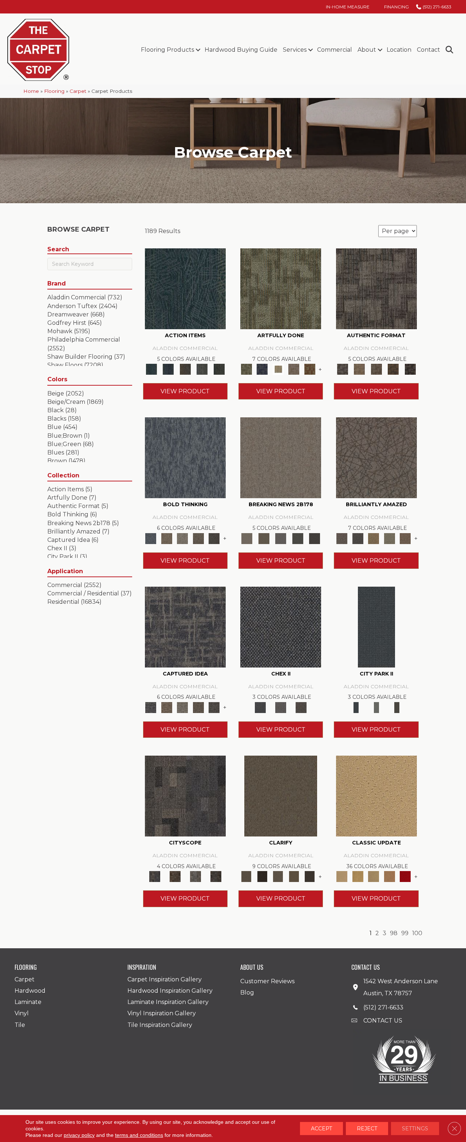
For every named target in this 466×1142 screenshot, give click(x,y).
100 (417, 933)
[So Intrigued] (376, 457)
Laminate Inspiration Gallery (168, 1002)
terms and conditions (139, 1135)
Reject (367, 1128)
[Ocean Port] (168, 369)
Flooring (54, 91)
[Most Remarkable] (262, 369)
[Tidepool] (185, 288)
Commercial (334, 49)
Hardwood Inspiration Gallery (170, 990)
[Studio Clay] (389, 876)
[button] (198, 49)
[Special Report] (263, 538)
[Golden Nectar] (357, 876)
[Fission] (198, 538)
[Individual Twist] (376, 369)
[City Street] (219, 369)
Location (399, 49)
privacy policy (79, 1135)
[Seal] (214, 538)
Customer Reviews (267, 981)
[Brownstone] (185, 369)
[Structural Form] (410, 369)
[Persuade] (294, 876)
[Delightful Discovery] (280, 288)
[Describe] (278, 876)
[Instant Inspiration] (405, 538)
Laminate (28, 1002)
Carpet (78, 91)
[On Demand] (297, 538)
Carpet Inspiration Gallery (164, 979)
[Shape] (185, 457)
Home (31, 91)
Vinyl (22, 1013)
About (367, 49)
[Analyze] (262, 876)
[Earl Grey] (202, 369)
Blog (247, 992)
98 (394, 933)
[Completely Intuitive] (373, 538)
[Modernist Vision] (278, 369)
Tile (20, 1024)
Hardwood (30, 990)
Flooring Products (167, 49)
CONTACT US (382, 1020)
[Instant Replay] (280, 538)
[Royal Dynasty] (405, 876)
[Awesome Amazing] (294, 369)
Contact (428, 49)
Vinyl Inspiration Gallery (161, 1013)
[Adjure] (310, 876)
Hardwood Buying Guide (241, 49)
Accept (321, 1128)
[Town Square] (281, 707)
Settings (415, 1128)
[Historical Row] (301, 707)
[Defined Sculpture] (359, 369)
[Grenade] (166, 538)
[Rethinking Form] (393, 369)
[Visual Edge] (376, 288)
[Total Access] (314, 538)
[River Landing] (280, 626)
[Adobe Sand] (376, 796)
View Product (185, 391)
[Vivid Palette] (310, 369)
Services (295, 49)
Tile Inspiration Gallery (159, 1024)
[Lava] (182, 538)
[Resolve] (280, 796)
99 (404, 933)
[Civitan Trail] (175, 876)
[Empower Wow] (389, 538)
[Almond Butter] (373, 876)
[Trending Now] (280, 457)
